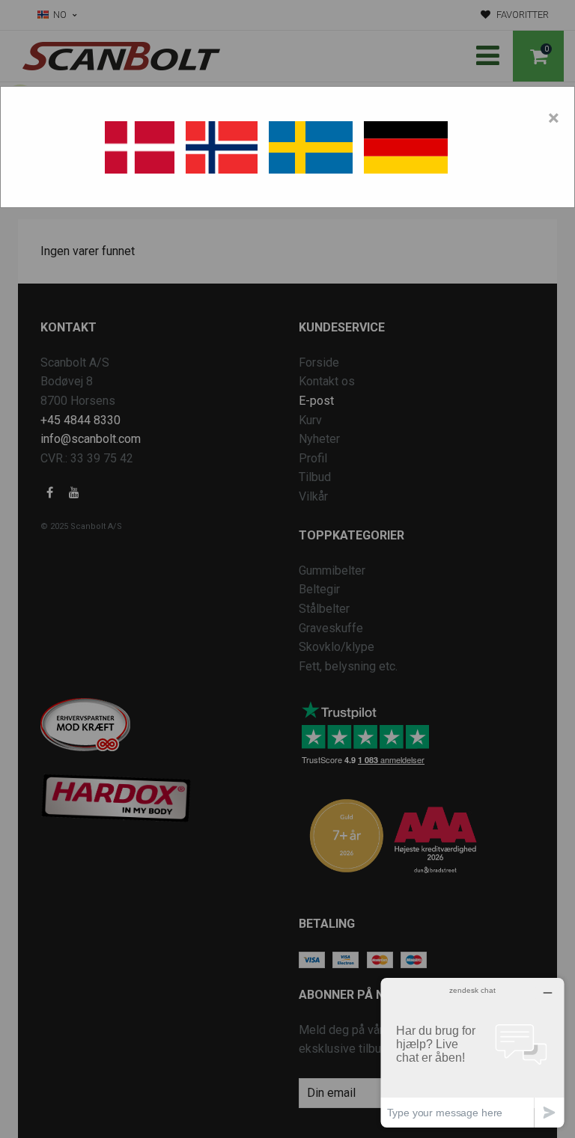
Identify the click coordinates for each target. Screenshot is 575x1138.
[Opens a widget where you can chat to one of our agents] (472, 1052)
